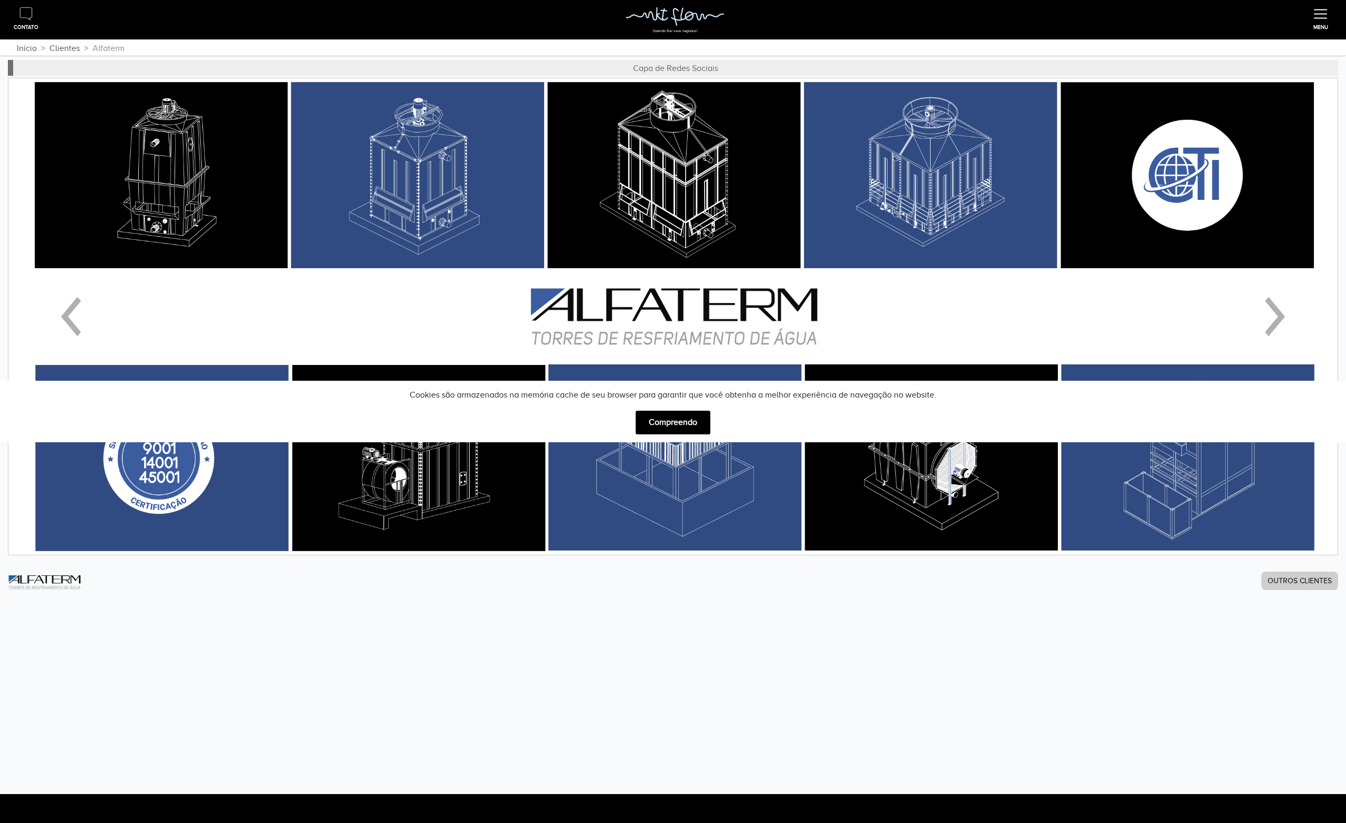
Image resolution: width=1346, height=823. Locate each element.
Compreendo (673, 422)
